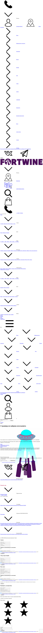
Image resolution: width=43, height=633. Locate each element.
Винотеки (18, 180)
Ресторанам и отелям (14, 534)
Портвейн (18, 51)
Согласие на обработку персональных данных (8, 462)
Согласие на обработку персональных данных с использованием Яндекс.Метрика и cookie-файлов (20, 525)
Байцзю (1, 318)
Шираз (28, 250)
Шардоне (25, 250)
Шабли (10, 268)
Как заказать (2, 523)
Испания (9, 259)
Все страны (30, 259)
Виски (17, 59)
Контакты (2, 494)
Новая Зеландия (18, 259)
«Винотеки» (19, 449)
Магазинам (20, 534)
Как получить (8, 148)
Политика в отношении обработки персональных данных (31, 523)
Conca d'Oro (6, 314)
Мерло (12, 250)
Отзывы (5, 494)
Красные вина (2, 482)
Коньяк (17, 67)
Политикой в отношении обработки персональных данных (27, 461)
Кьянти (4, 268)
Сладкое (2, 223)
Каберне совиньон (3, 250)
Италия (5, 259)
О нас (21, 148)
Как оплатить (2, 148)
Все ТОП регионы (22, 268)
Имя (1, 628)
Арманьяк (18, 99)
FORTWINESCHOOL (20, 188)
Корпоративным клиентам (5, 534)
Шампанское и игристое (20, 43)
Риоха (7, 268)
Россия (26, 259)
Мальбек (9, 250)
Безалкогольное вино (20, 115)
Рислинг (15, 250)
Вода (17, 123)
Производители (17, 505)
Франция (2, 259)
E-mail (1, 629)
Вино (17, 35)
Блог (26, 148)
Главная (1, 422)
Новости (23, 148)
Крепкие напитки (3, 446)
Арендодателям (25, 534)
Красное (4, 232)
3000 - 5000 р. (12, 241)
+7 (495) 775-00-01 (3, 495)
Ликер (17, 91)
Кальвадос (18, 107)
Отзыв (1, 627)
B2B (19, 148)
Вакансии (21, 505)
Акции (17, 139)
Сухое (14, 223)
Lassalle (12, 314)
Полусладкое (10, 223)
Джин (17, 83)
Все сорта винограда (33, 250)
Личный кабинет (19, 26)
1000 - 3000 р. (7, 241)
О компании (8, 505)
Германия (13, 259)
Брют (1, 296)
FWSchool (29, 148)
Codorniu (2, 314)
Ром (17, 75)
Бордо (1, 268)
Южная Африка (14, 305)
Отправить (2, 630)
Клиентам (16, 148)
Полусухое (6, 223)
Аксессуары (18, 131)
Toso (10, 314)
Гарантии (12, 148)
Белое (1, 232)
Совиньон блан (20, 250)
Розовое (7, 232)
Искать (12, 420)
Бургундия (17, 268)
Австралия (23, 259)
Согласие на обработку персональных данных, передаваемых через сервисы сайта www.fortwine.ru (18, 524)
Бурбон (36, 391)
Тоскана (13, 268)
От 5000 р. (17, 241)
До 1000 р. (2, 241)
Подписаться (13, 460)
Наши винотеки (18, 523)
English (24, 505)
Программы (2, 514)
